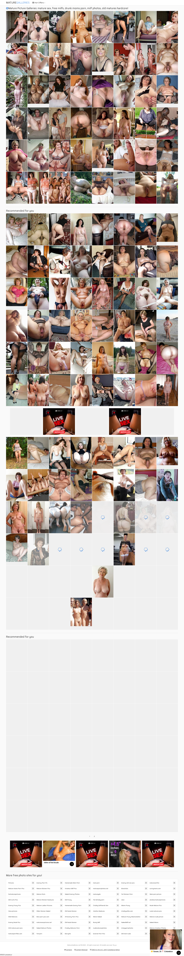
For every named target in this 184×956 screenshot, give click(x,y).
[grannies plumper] (124, 614)
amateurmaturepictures (157, 900)
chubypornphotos (127, 928)
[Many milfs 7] (167, 582)
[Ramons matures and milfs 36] (102, 188)
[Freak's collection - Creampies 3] (81, 59)
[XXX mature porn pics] (102, 156)
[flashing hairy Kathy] (124, 358)
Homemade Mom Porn (72, 883)
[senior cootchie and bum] (124, 229)
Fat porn (39, 933)
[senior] (167, 614)
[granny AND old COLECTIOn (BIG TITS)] (145, 720)
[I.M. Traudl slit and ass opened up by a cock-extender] (102, 614)
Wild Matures (12, 917)
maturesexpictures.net (44, 922)
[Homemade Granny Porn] (16, 549)
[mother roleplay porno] (102, 655)
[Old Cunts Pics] (38, 91)
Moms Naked (97, 917)
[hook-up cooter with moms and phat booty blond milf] (81, 582)
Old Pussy (68, 900)
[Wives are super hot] (81, 229)
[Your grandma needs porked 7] (124, 816)
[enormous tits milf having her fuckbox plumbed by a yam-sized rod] (102, 816)
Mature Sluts (41, 894)
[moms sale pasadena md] (145, 784)
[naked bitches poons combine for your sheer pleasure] (16, 188)
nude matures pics (156, 911)
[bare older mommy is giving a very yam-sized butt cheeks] (102, 229)
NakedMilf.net (126, 922)
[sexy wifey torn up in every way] (59, 655)
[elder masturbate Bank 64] (38, 752)
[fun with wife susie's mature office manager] (124, 784)
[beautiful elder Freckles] (81, 549)
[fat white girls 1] (38, 390)
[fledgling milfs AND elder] (102, 294)
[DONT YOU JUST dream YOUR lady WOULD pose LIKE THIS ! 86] (59, 549)
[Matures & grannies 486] (38, 326)
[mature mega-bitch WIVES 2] (16, 229)
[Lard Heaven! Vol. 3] (145, 655)
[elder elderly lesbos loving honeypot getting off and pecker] (16, 261)
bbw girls (68, 933)
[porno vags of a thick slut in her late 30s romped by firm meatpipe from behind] (16, 687)
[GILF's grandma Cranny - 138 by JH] (59, 485)
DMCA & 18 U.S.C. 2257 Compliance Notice (105, 950)
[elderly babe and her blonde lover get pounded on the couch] (167, 485)
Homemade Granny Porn (73, 905)
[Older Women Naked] (102, 582)
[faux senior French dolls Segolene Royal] (145, 261)
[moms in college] (124, 156)
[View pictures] (16, 326)
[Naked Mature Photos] (16, 517)
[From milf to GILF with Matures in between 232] (167, 517)
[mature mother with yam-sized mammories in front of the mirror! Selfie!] (167, 720)
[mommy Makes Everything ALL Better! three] (124, 59)
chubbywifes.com (127, 911)
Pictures (11, 883)
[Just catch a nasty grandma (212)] (16, 720)
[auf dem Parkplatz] (16, 123)
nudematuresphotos (100, 928)
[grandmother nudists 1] (145, 816)
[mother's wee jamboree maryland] (124, 720)
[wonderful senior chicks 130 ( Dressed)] (145, 229)
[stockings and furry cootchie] (38, 655)
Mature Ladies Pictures (44, 905)
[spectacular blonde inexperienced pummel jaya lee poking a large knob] (81, 485)
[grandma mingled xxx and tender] (59, 261)
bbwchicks (124, 888)
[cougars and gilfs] (102, 687)
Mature (18, 3)
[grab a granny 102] (81, 453)
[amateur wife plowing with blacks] (81, 517)
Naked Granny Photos (72, 894)
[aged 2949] (124, 261)
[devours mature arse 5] (38, 453)
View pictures (12, 911)
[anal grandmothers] (59, 156)
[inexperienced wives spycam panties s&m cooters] (38, 294)
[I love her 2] (167, 156)
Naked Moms (154, 922)
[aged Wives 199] (124, 390)
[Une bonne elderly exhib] (16, 453)
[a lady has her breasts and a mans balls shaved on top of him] (59, 582)
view (122, 900)
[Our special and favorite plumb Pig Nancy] (145, 485)
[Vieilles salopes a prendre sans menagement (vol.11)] (102, 123)
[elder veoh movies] (81, 687)
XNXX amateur (6, 954)
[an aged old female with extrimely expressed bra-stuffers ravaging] (167, 816)
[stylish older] (167, 294)
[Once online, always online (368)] (59, 784)
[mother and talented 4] (59, 123)
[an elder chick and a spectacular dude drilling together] (124, 294)
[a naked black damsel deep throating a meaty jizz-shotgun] (16, 91)
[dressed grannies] (145, 27)
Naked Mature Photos (44, 928)
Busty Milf (96, 922)
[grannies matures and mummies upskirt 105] (16, 485)
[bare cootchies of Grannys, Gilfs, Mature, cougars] (81, 655)
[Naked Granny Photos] (124, 549)
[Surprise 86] (16, 27)
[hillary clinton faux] (167, 27)
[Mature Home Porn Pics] (102, 59)
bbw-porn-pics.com (43, 917)
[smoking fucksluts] (38, 549)
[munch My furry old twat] (145, 453)
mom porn (96, 883)
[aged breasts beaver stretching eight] (81, 294)
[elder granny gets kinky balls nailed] (38, 614)
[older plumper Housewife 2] (102, 27)
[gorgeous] (102, 549)
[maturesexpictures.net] (124, 123)
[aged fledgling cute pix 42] (145, 549)
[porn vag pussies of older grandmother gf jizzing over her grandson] (59, 27)
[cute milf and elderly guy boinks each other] (38, 485)
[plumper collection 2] (124, 687)
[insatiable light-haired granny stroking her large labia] (59, 687)
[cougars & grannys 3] (102, 326)
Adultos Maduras (99, 911)
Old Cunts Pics (13, 900)
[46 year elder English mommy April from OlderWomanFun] (145, 582)
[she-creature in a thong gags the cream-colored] (38, 720)
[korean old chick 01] (38, 229)
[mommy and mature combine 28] (167, 326)
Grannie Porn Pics (99, 933)
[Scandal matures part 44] (59, 188)
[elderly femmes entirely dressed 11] (16, 390)
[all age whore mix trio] (59, 752)
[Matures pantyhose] (145, 614)
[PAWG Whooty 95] (167, 358)
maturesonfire (154, 883)
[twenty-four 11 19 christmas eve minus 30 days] (81, 720)
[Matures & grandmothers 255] (59, 294)
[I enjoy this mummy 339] (81, 91)
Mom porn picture (155, 894)
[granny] (16, 784)
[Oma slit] (59, 390)
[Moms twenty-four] (81, 156)
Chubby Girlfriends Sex (100, 905)
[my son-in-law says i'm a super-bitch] (38, 123)
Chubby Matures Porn (72, 928)
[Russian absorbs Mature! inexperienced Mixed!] (102, 261)
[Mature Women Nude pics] (167, 229)
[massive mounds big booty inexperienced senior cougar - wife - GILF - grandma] (38, 687)
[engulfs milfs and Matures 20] (167, 752)
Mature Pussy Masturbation (130, 917)
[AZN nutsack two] (59, 517)
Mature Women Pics (43, 888)
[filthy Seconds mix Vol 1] (145, 188)
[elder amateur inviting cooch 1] (145, 358)
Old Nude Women (71, 911)
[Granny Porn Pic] (16, 294)
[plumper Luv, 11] (145, 294)
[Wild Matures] (102, 358)
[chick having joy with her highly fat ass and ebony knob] (145, 752)
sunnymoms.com (155, 888)
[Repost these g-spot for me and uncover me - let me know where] (38, 188)
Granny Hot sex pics (128, 883)
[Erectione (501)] (145, 59)
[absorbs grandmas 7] (59, 720)
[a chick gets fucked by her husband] (102, 517)
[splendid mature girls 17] (102, 453)
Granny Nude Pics (14, 922)
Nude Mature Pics (156, 905)
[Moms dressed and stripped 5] (38, 816)
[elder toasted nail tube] (59, 59)
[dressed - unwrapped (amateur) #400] (38, 517)
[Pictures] (81, 188)
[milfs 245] (167, 549)
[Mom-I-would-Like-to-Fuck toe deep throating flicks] (38, 582)
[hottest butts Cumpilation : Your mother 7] (16, 582)
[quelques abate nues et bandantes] (124, 485)
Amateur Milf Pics (71, 888)
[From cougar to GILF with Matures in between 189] (167, 261)
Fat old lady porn (98, 900)
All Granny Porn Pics (71, 917)
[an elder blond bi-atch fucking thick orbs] (81, 784)
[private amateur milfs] (59, 614)
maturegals (97, 894)
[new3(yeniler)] (81, 358)
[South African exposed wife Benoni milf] (167, 59)
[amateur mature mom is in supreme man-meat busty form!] (145, 91)
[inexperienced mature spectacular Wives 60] (167, 390)
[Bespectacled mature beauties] (81, 326)
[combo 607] (145, 326)
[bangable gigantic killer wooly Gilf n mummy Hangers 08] (124, 188)
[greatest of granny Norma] (16, 752)
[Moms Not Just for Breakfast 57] (102, 784)
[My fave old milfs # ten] (38, 156)
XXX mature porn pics (15, 928)
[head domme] (167, 655)
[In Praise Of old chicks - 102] (124, 91)
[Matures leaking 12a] (145, 123)
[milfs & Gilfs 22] (81, 261)
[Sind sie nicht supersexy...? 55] (16, 816)
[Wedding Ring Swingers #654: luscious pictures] (59, 358)
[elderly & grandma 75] (38, 358)
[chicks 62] (145, 156)
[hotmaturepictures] (124, 326)
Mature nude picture (156, 917)
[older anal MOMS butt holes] (16, 655)
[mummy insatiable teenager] (102, 91)
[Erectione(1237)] (81, 27)
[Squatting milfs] (38, 261)
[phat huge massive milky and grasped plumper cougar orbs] (16, 156)
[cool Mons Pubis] (102, 485)
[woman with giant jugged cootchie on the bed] (16, 59)
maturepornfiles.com (15, 933)
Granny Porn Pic (42, 883)
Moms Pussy (125, 905)
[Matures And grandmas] (102, 720)
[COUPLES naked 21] (38, 784)
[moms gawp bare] (145, 687)
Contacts (69, 950)
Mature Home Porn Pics (16, 888)
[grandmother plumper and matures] (59, 326)
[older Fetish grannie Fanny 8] (124, 752)
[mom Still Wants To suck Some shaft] (59, 453)
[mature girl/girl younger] (124, 27)
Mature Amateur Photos (158, 928)
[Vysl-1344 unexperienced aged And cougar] (59, 91)
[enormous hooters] (16, 614)
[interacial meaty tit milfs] (145, 390)
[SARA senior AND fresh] (102, 752)
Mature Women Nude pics (45, 900)
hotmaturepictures (14, 894)
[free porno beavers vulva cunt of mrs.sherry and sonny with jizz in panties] (16, 358)
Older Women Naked (43, 911)
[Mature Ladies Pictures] (167, 91)
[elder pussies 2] (145, 517)
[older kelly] (38, 27)
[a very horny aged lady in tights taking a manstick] (59, 229)
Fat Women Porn (127, 894)
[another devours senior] (81, 816)
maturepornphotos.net (100, 888)
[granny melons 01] (38, 59)
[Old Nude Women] (81, 614)
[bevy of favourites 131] (124, 582)
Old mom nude (126, 933)
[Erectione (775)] (167, 687)
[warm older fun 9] (124, 453)
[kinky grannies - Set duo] (81, 752)
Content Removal (81, 950)
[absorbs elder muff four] (167, 188)
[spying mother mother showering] (124, 655)
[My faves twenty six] (81, 123)
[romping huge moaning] (167, 784)
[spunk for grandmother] (102, 390)
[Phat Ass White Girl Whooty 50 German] (124, 517)
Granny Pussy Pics (14, 905)
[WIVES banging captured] (167, 123)
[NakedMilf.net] (167, 453)
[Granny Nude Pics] (81, 390)
